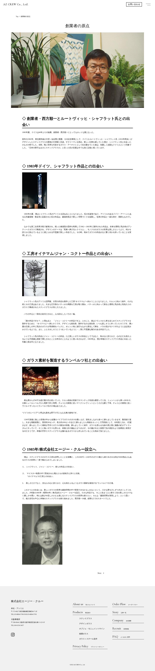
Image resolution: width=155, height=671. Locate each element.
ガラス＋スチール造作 (88, 639)
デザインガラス (85, 624)
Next (99, 573)
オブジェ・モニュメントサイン (92, 629)
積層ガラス (83, 634)
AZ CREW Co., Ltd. (15, 4)
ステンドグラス (85, 618)
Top (17, 16)
